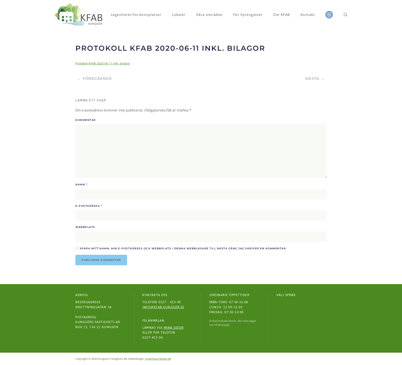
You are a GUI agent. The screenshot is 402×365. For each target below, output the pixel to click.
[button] (345, 14)
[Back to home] (78, 14)
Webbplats (85, 227)
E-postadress (88, 205)
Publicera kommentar (101, 259)
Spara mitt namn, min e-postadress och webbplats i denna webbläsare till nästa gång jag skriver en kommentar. (183, 248)
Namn (81, 184)
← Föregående (94, 78)
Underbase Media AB (158, 359)
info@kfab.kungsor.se (163, 307)
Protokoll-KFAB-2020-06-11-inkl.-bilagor (102, 63)
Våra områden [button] (209, 14)
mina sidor (174, 328)
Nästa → (315, 78)
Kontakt (307, 14)
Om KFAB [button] (281, 14)
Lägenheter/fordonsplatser (136, 14)
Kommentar (85, 120)
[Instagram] (329, 14)
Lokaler (179, 14)
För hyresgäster (248, 14)
